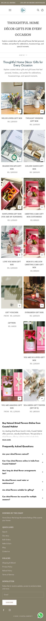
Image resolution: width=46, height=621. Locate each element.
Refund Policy (7, 570)
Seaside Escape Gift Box (11, 167)
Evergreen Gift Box (34, 312)
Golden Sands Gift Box (34, 167)
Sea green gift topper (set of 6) (34, 406)
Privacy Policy (7, 567)
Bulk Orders (6, 539)
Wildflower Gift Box (12, 118)
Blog (4, 547)
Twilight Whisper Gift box (34, 119)
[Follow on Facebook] (3, 610)
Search (4, 532)
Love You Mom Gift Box (12, 263)
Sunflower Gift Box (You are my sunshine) (11, 215)
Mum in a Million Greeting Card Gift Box (34, 264)
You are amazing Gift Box (12, 406)
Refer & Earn (6, 543)
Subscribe (9, 602)
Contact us (6, 551)
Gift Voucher (11, 312)
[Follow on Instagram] (9, 610)
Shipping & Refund (9, 563)
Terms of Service (8, 574)
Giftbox (12, 323)
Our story (5, 535)
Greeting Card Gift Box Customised (34, 215)
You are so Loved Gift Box (34, 358)
